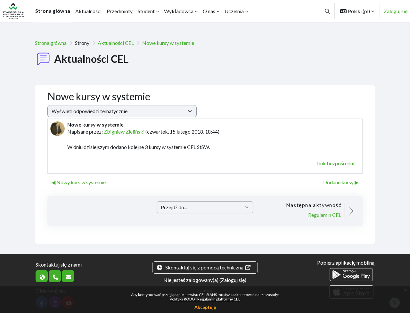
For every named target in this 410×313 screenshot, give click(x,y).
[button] (327, 11)
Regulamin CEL (324, 215)
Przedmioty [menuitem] (120, 11)
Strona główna (51, 43)
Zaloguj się (395, 11)
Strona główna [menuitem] (52, 11)
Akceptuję (205, 307)
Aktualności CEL (116, 43)
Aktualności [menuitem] (88, 11)
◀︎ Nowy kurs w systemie (79, 182)
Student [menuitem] (146, 11)
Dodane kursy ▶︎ (340, 182)
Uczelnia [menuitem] (234, 11)
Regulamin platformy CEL (218, 299)
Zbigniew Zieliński (124, 131)
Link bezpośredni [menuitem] (335, 163)
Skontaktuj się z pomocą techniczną (204, 267)
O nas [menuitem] (209, 11)
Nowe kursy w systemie (168, 43)
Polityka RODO (183, 299)
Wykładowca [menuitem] (178, 11)
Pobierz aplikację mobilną (345, 262)
